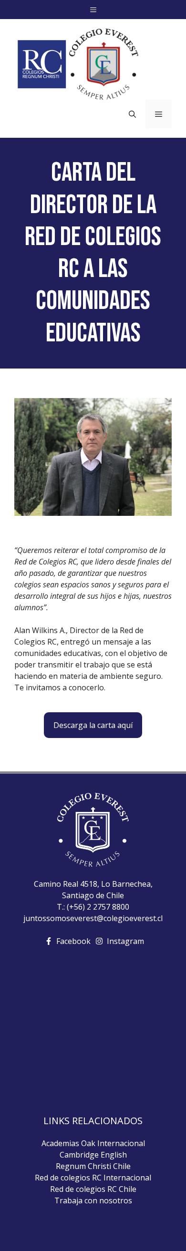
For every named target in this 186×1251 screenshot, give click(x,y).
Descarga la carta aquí (93, 725)
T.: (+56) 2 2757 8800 (93, 907)
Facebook (73, 941)
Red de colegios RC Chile (93, 1189)
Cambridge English (93, 1154)
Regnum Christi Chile (93, 1166)
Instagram (125, 941)
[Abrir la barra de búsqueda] (132, 114)
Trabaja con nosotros (93, 1200)
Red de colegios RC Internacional (93, 1177)
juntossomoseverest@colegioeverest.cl (93, 918)
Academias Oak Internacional (93, 1143)
